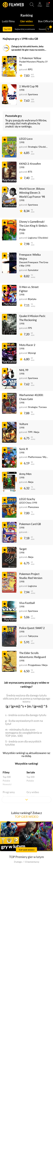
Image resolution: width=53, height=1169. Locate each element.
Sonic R (23, 448)
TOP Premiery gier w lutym (26, 857)
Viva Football (27, 602)
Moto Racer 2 (27, 344)
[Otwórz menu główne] (47, 4)
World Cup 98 (30, 86)
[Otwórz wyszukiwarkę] (31, 4)
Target (23, 548)
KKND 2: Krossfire (30, 163)
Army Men (25, 473)
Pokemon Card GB (30, 524)
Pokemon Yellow (31, 58)
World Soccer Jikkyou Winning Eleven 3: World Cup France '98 (32, 192)
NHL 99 (23, 370)
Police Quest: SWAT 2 (32, 628)
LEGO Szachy (27, 499)
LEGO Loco (26, 138)
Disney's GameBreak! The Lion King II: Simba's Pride (33, 225)
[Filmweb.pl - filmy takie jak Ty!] (13, 5)
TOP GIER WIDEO (26, 816)
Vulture (23, 424)
